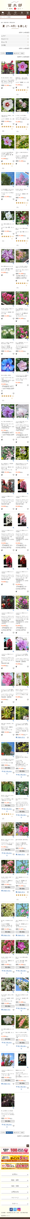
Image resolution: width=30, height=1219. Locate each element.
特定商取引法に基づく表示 (13, 1212)
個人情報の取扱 (24, 1212)
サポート (15, 1203)
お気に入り (15, 14)
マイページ (22, 14)
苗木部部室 (9, 14)
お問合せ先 (15, 1192)
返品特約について (5, 1215)
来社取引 (2, 14)
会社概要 (3, 1212)
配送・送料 (15, 1180)
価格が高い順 (16, 53)
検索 (28, 17)
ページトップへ (27, 1145)
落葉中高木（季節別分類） (10, 22)
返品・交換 (15, 1186)
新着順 (22, 53)
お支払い (15, 1174)
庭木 (2, 22)
